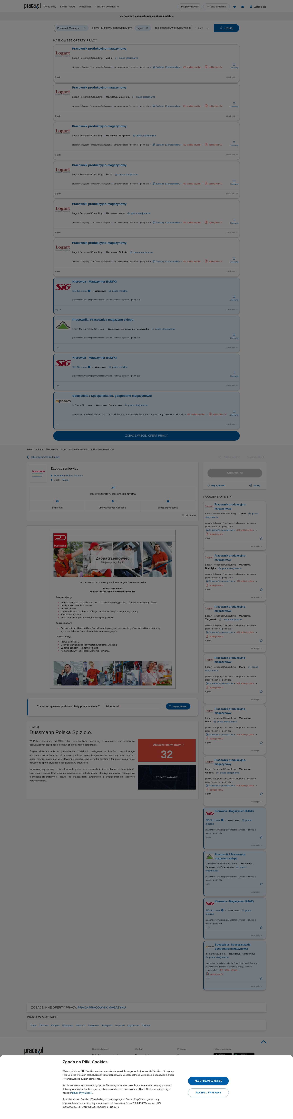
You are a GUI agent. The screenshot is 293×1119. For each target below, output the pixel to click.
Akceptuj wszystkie (208, 1081)
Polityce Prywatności (81, 1092)
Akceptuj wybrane (208, 1092)
